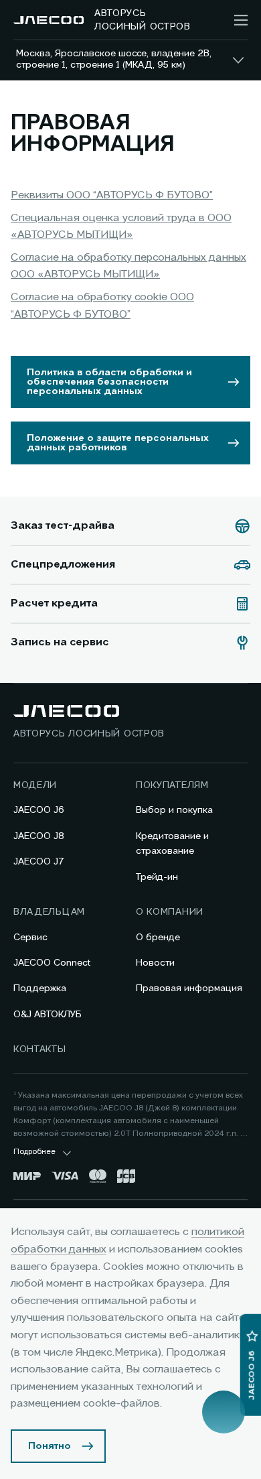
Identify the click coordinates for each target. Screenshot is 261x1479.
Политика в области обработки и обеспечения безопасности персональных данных (109, 382)
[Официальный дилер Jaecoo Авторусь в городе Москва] (48, 20)
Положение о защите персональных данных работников (118, 443)
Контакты (39, 1049)
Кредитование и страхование (172, 844)
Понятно (49, 1446)
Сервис (30, 937)
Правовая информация (189, 988)
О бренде (158, 937)
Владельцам (49, 912)
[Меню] (241, 20)
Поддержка (39, 988)
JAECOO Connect (51, 963)
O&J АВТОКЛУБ (47, 1014)
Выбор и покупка (174, 810)
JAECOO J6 (38, 810)
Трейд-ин (157, 877)
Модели (35, 785)
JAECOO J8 (38, 836)
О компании (169, 912)
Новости (155, 963)
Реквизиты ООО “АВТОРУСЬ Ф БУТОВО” (112, 195)
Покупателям (172, 785)
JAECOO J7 (38, 861)
